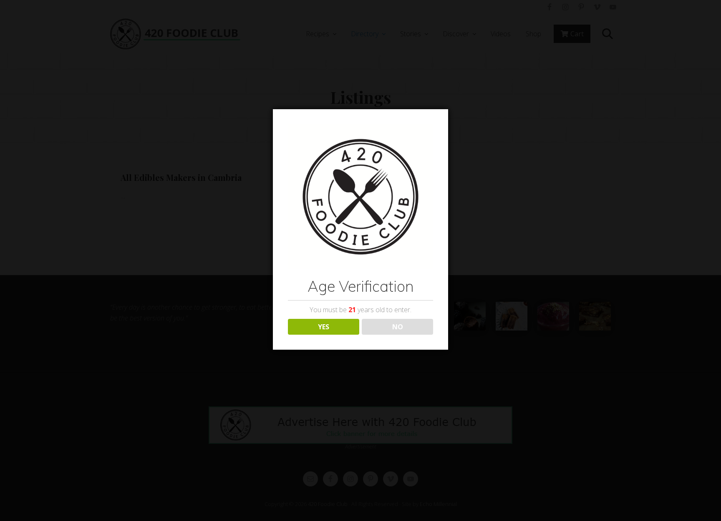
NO (397, 326)
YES (323, 326)
